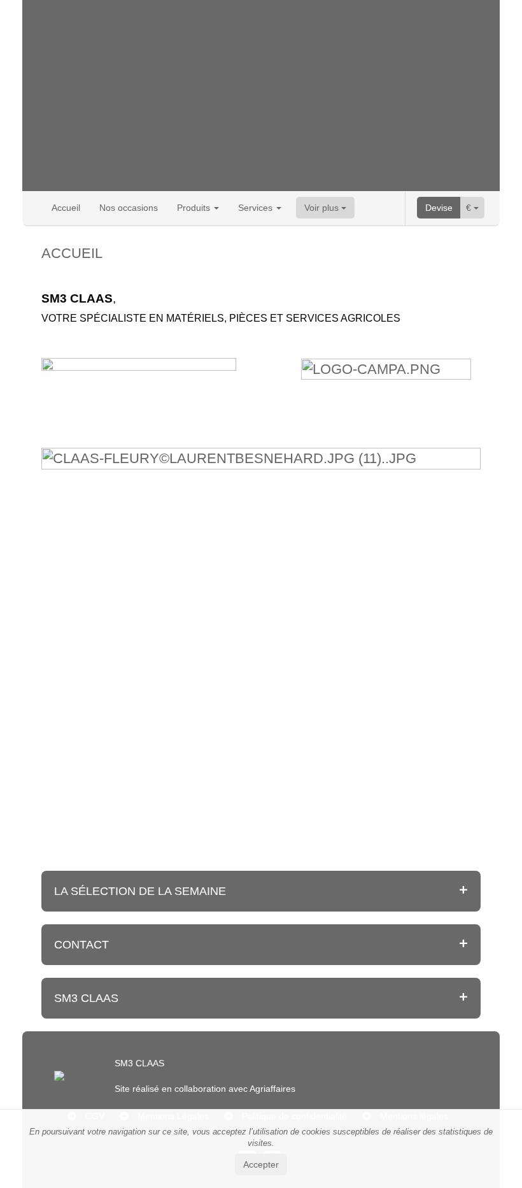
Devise (439, 208)
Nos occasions (128, 208)
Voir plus (322, 208)
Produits (195, 208)
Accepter (261, 1164)
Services (256, 208)
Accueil (66, 208)
